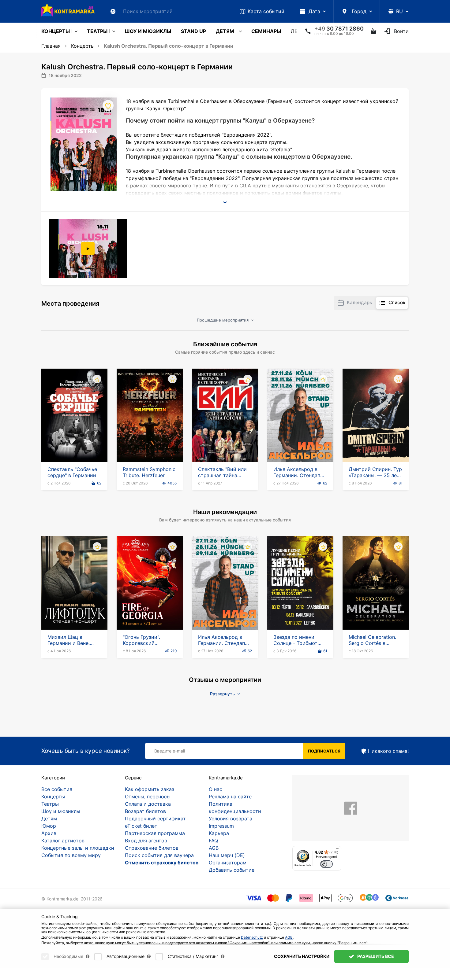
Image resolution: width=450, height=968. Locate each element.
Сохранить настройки (301, 956)
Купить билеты (74, 444)
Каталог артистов (62, 840)
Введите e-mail (169, 750)
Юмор (48, 826)
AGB (214, 848)
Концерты (55, 31)
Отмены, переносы (148, 796)
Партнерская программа (155, 833)
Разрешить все (375, 956)
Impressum (221, 826)
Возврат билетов (145, 811)
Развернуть (223, 693)
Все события (56, 789)
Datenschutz (252, 937)
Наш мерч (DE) (227, 855)
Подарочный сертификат (155, 818)
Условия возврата (230, 818)
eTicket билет (141, 826)
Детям (225, 31)
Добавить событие (231, 870)
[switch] (326, 864)
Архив (48, 833)
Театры (97, 31)
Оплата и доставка (148, 804)
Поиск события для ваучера (159, 855)
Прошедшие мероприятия (223, 320)
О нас (215, 789)
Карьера (219, 833)
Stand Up (193, 31)
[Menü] (337, 849)
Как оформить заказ (149, 789)
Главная (51, 46)
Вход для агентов (146, 840)
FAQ (213, 840)
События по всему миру (71, 855)
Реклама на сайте (230, 796)
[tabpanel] (88, 248)
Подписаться (324, 751)
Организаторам (227, 862)
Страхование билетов (151, 848)
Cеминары (266, 31)
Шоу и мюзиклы (148, 31)
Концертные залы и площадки (77, 848)
